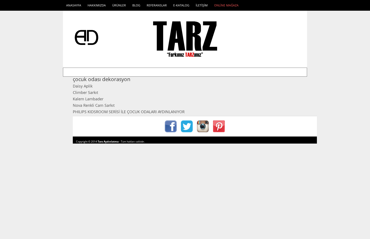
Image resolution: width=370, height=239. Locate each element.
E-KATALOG (181, 5)
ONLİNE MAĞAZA (226, 5)
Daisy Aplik (82, 86)
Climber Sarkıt (85, 92)
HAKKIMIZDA (97, 5)
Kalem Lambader (88, 98)
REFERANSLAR (157, 5)
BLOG (136, 5)
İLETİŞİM (202, 5)
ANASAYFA (73, 5)
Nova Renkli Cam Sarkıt (94, 105)
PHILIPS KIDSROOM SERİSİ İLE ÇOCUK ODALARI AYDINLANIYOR (129, 111)
